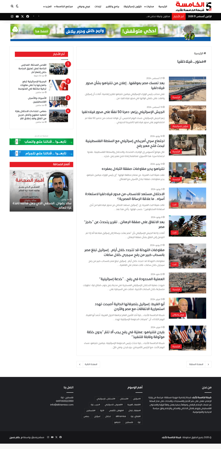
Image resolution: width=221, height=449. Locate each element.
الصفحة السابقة (196, 364)
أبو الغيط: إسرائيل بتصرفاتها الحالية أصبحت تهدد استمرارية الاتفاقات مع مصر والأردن (130, 306)
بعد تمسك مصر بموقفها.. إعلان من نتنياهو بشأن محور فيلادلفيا (125, 85)
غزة (139, 422)
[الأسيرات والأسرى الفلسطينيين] (58, 101)
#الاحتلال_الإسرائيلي (106, 398)
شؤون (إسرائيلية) (133, 6)
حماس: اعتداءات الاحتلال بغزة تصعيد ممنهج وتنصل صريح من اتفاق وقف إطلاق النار (30, 114)
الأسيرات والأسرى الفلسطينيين (37, 100)
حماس (86, 416)
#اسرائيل (137, 398)
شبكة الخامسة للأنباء (171, 437)
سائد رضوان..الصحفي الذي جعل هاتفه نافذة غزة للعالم (42, 205)
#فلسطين (90, 410)
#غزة (102, 410)
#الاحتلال (124, 398)
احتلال (108, 416)
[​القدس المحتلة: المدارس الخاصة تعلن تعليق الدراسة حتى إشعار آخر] (58, 69)
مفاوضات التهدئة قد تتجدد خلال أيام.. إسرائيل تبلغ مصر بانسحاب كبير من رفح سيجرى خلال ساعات (124, 252)
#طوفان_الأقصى (116, 410)
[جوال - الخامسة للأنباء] (110, 32)
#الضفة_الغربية (134, 404)
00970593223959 (64, 401)
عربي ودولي (83, 6)
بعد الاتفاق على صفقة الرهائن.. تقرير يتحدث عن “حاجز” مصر (124, 224)
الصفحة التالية (91, 364)
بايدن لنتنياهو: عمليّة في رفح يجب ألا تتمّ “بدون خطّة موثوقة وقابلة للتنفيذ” (126, 334)
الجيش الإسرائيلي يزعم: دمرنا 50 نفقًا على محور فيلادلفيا (123, 112)
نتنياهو (117, 422)
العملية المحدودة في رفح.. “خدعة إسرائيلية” (132, 279)
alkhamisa (121, 416)
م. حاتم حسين (16, 437)
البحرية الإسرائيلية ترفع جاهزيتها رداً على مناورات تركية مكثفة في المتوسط (32, 85)
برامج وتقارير (112, 6)
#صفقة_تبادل (134, 410)
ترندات (98, 6)
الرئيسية (162, 6)
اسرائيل (97, 416)
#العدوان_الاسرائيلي (114, 404)
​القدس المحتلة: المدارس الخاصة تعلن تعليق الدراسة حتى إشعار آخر (32, 68)
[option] (41, 191)
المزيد (48, 6)
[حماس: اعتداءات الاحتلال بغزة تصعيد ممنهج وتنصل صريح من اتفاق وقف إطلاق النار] (58, 116)
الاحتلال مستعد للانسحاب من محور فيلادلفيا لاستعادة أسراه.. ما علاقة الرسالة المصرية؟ (125, 196)
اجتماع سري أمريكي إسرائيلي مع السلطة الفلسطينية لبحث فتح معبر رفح (125, 143)
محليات (150, 6)
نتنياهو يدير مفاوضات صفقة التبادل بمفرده (133, 169)
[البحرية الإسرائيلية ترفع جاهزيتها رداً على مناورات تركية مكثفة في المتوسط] (58, 85)
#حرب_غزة (95, 404)
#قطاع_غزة (136, 416)
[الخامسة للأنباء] (194, 7)
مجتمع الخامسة (64, 6)
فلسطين (129, 422)
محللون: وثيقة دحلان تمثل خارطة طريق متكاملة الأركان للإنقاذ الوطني (137, 16)
